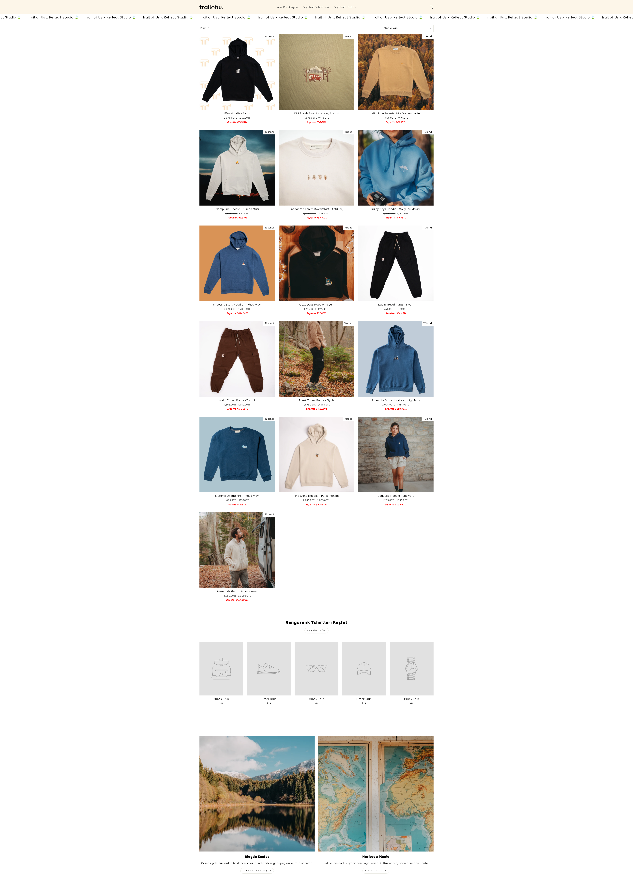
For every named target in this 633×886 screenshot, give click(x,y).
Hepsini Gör (316, 630)
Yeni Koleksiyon (287, 7)
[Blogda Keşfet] (257, 794)
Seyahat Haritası (345, 7)
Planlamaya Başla (257, 871)
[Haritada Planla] (376, 794)
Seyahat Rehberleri (316, 7)
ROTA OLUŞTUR (376, 871)
